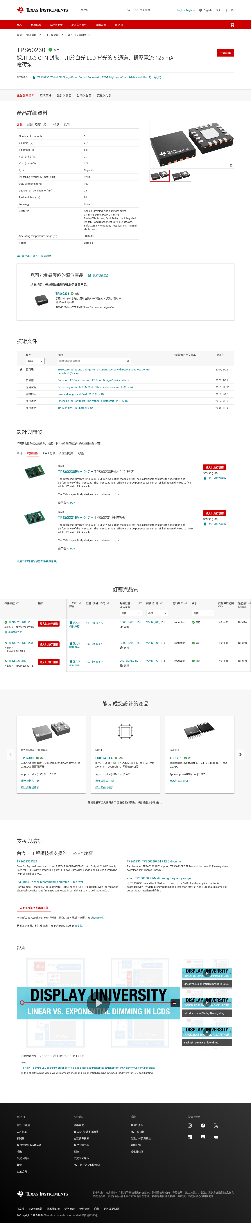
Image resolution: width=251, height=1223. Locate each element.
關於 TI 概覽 (23, 1125)
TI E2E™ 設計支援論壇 (86, 1131)
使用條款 (98, 917)
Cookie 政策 (35, 1208)
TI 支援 (79, 925)
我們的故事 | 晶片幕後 (29, 1145)
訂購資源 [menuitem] (101, 24)
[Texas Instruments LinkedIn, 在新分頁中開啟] (190, 1138)
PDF (72, 502)
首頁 (19, 34)
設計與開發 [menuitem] (56, 24)
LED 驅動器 (52, 34)
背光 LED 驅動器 (77, 34)
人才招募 (22, 1131)
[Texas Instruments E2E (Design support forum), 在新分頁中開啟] (203, 1138)
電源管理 (31, 34)
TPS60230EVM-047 (74, 471)
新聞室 (20, 1138)
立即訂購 (225, 52)
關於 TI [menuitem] (119, 24)
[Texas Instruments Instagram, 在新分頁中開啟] (190, 1126)
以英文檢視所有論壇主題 (34, 907)
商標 (96, 1208)
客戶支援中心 (81, 1145)
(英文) (157, 77)
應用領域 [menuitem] (36, 24)
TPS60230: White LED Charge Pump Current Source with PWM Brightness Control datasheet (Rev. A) (94, 77)
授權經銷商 (137, 1151)
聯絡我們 (79, 1125)
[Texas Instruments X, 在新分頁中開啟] (216, 1126)
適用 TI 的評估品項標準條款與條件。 (38, 561)
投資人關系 (23, 1158)
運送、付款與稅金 (141, 1138)
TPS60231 (62, 293)
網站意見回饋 (111, 1208)
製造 (19, 1164)
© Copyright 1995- (30, 1215)
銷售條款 (69, 1208)
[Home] (42, 10)
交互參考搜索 (81, 1138)
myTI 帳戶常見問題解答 (87, 1164)
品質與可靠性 (81, 1158)
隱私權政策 (53, 1208)
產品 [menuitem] (19, 24)
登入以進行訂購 (215, 467)
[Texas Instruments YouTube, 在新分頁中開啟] (216, 1138)
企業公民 (22, 1171)
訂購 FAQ (136, 1145)
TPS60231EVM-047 (74, 517)
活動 (19, 1151)
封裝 (76, 1151)
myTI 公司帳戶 (139, 1131)
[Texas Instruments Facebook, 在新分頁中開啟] (203, 1126)
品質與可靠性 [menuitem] (79, 24)
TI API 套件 (137, 1125)
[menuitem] (232, 24)
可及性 (20, 1208)
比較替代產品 (101, 275)
